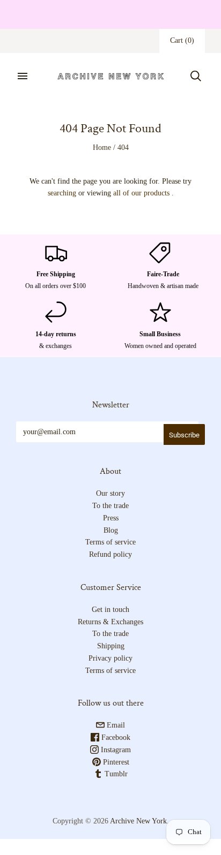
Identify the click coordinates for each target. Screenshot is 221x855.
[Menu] (22, 76)
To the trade (110, 506)
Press (111, 518)
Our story (110, 493)
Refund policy (110, 554)
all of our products (141, 193)
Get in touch (110, 610)
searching (62, 193)
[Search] (196, 76)
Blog (111, 530)
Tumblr (115, 774)
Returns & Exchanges (110, 622)
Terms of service (110, 542)
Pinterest (115, 762)
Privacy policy (110, 658)
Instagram (115, 750)
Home (102, 147)
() (182, 40)
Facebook (114, 737)
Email (115, 725)
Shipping (110, 646)
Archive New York (138, 821)
